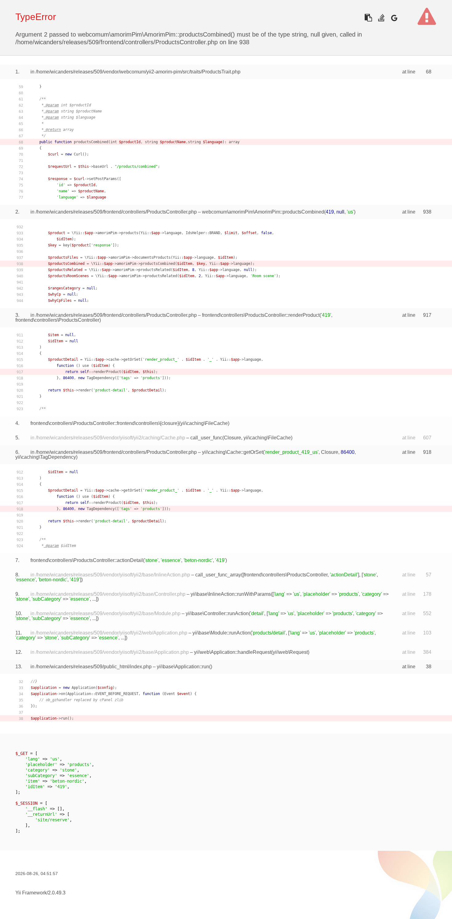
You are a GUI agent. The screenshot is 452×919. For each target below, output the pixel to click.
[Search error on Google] (394, 17)
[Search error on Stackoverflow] (381, 17)
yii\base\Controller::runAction (217, 613)
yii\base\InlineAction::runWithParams (231, 594)
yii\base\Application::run (183, 666)
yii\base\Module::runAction (221, 632)
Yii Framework (31, 892)
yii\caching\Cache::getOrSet (232, 452)
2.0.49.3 (56, 892)
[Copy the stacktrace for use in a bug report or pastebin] (368, 17)
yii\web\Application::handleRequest (232, 652)
